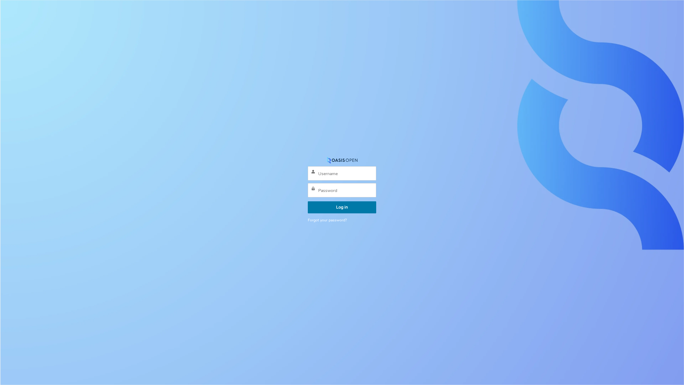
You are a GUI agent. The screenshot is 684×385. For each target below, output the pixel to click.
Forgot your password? (327, 220)
